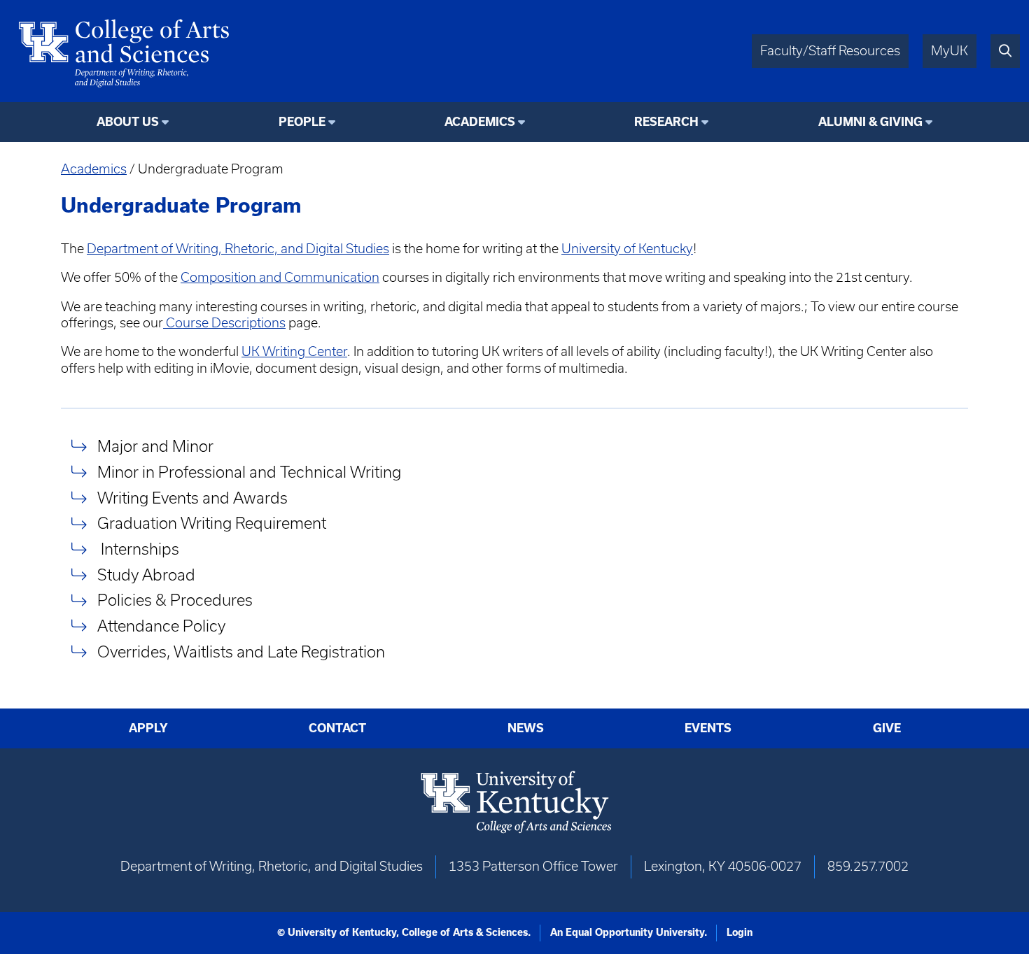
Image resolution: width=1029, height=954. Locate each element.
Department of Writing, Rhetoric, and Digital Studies (238, 248)
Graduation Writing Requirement (211, 523)
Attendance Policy (161, 625)
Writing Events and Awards (192, 497)
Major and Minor (155, 446)
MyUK (949, 50)
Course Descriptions (224, 322)
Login (739, 932)
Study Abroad (146, 574)
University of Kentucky (627, 248)
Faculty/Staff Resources (830, 50)
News (525, 728)
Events (708, 728)
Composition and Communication (280, 277)
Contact (337, 728)
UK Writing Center (294, 351)
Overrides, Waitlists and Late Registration (241, 651)
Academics (94, 169)
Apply (148, 728)
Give (887, 728)
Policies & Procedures (175, 600)
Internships (138, 548)
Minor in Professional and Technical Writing (249, 471)
